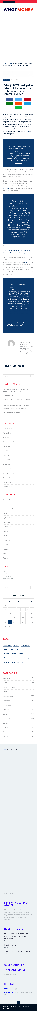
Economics (6, 522)
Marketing (6, 549)
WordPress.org (8, 579)
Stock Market (7, 500)
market (21, 654)
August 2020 (7, 478)
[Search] (33, 2)
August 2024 (7, 433)
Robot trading (8, 658)
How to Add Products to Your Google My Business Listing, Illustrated (16, 936)
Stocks (5, 554)
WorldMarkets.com (18, 662)
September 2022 (8, 442)
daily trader (25, 645)
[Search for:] (9, 2)
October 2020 (7, 469)
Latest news (7, 540)
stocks (19, 658)
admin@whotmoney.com (20, 989)
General (5, 536)
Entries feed (7, 576)
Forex (5, 504)
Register (5, 571)
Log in (5, 574)
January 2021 (7, 464)
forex (6, 649)
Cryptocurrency (8, 518)
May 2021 (6, 451)
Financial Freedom (9, 509)
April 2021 (6, 455)
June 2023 (6, 437)
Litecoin (5, 545)
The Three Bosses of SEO (11, 412)
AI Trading (7, 645)
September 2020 (8, 473)
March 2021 (7, 460)
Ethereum (6, 531)
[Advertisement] (18, 34)
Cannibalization (8, 395)
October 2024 (7, 429)
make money (15, 649)
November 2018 (8, 482)
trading (26, 658)
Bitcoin (5, 513)
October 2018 (7, 487)
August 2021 (7, 446)
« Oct (4, 632)
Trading (5, 558)
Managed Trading (10, 654)
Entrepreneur (7, 527)
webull (6, 662)
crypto (16, 645)
